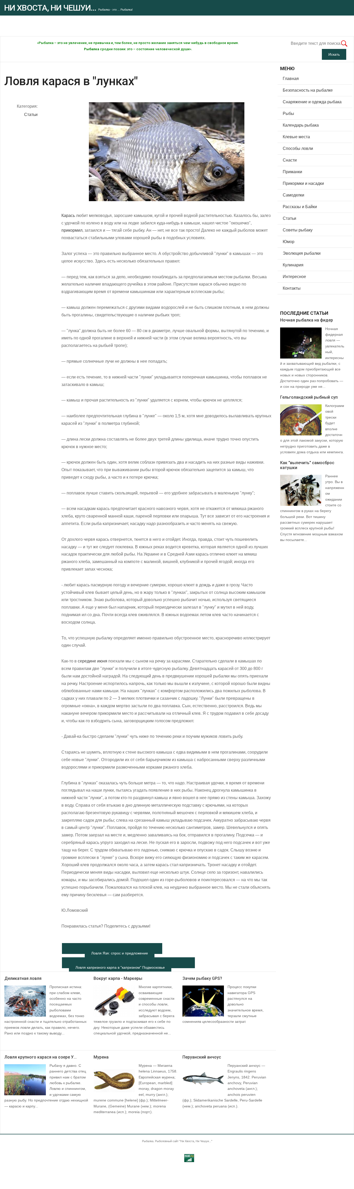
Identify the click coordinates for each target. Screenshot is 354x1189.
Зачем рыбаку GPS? (202, 978)
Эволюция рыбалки (302, 253)
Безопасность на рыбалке (308, 90)
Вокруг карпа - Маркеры (118, 978)
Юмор (288, 241)
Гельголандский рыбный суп (309, 397)
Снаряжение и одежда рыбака (312, 102)
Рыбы (288, 113)
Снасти (290, 160)
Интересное (294, 276)
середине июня (92, 661)
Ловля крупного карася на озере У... (40, 1057)
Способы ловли (298, 148)
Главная (291, 78)
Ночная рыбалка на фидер (306, 320)
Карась (68, 215)
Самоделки (293, 195)
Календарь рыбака (301, 125)
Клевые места (296, 137)
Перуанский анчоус (201, 1057)
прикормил (71, 230)
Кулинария (293, 265)
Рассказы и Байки (300, 207)
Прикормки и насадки (303, 183)
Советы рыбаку (298, 230)
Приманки (292, 172)
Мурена (101, 1057)
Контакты (292, 288)
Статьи (31, 114)
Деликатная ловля (22, 978)
